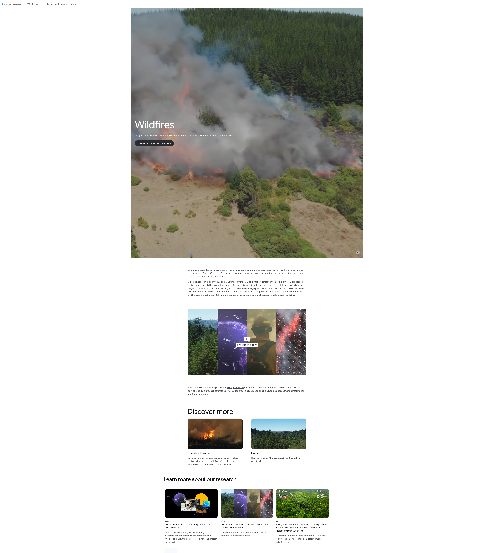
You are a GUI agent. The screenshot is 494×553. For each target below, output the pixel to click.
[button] (358, 253)
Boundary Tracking (57, 4)
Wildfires (32, 4)
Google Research (197, 281)
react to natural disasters (228, 285)
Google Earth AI (235, 387)
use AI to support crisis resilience (241, 390)
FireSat (73, 4)
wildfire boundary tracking (266, 294)
